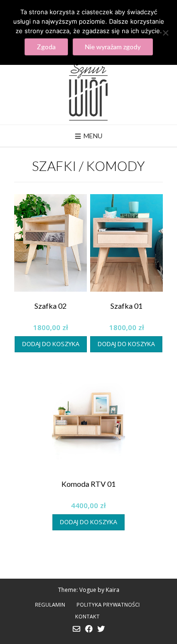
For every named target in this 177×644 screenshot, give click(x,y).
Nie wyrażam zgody (113, 47)
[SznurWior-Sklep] (88, 91)
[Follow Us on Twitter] (101, 629)
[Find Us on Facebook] (88, 629)
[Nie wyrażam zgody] (165, 32)
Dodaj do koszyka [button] (50, 344)
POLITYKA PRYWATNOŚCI (108, 604)
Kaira (112, 590)
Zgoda (46, 47)
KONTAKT (87, 616)
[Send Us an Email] (76, 629)
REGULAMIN (50, 604)
